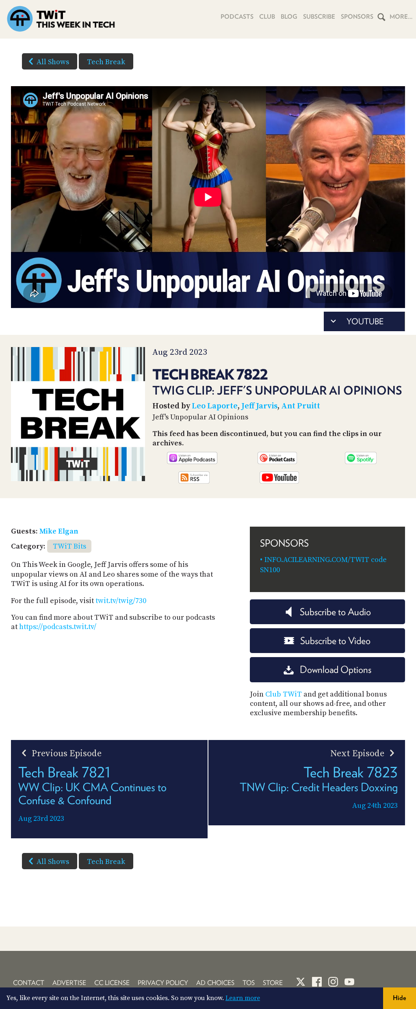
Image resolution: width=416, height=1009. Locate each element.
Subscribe (319, 16)
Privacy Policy (163, 983)
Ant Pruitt (300, 406)
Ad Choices (215, 983)
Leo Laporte (215, 406)
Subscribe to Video (335, 641)
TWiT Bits (69, 546)
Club (267, 16)
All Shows (53, 62)
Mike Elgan (58, 531)
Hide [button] (399, 998)
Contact (28, 983)
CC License (112, 983)
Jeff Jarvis (259, 406)
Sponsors (357, 16)
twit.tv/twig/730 (120, 600)
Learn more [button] (242, 998)
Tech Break (106, 62)
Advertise (69, 983)
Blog (289, 16)
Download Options (335, 669)
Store (273, 983)
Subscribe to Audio (335, 612)
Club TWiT (283, 694)
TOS (249, 983)
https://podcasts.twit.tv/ (57, 626)
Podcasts (237, 16)
